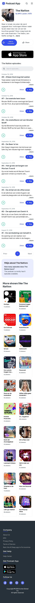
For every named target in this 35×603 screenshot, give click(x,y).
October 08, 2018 (7, 117)
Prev (5, 254)
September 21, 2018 (8, 163)
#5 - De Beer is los (10, 144)
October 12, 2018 (7, 96)
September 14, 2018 (8, 187)
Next (30, 254)
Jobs (4, 538)
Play (30, 90)
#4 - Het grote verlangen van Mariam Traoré (15, 167)
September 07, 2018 (8, 209)
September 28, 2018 (8, 141)
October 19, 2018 (7, 74)
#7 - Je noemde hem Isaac (13, 98)
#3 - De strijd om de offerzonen (16, 190)
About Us (6, 535)
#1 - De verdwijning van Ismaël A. (16, 233)
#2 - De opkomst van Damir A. (15, 211)
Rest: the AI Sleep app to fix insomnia (16, 547)
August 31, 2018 (7, 230)
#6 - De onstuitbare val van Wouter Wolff (17, 121)
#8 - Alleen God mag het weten (16, 77)
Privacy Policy (8, 541)
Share (27, 42)
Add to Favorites (11, 42)
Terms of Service (9, 544)
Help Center (7, 556)
